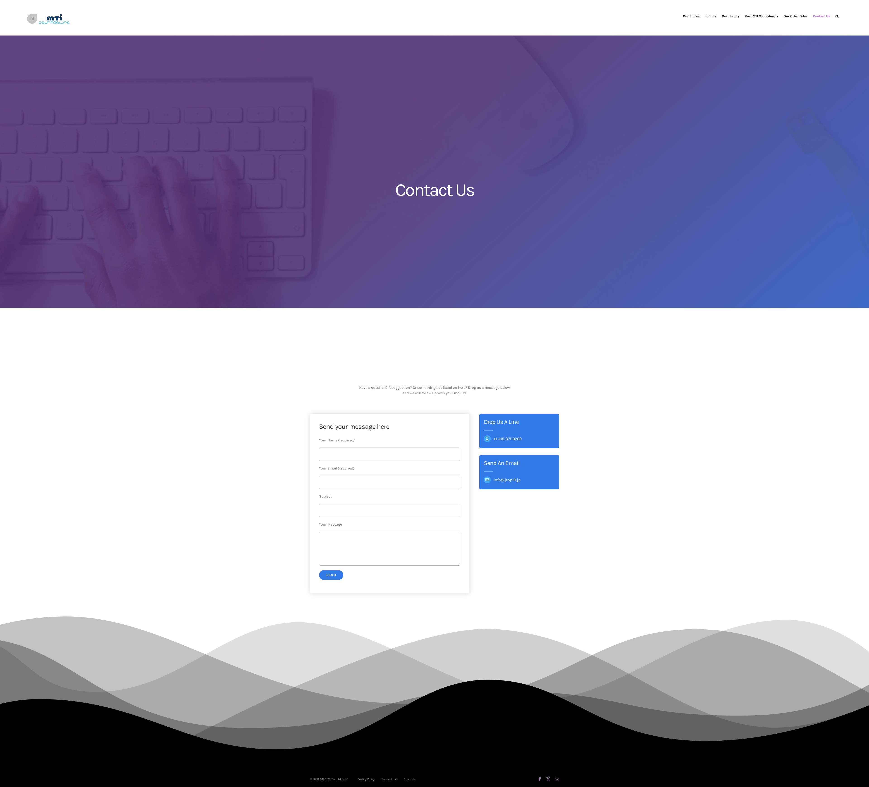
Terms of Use (389, 779)
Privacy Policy (366, 779)
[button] (837, 16)
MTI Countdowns (337, 779)
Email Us (409, 779)
